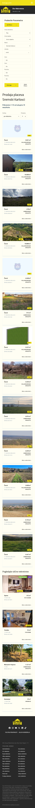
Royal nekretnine (6, 753)
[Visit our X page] (19, 728)
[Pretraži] (22, 3)
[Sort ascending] (22, 116)
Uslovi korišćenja (24, 732)
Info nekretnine (21, 751)
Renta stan (4, 773)
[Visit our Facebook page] (10, 728)
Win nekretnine (21, 761)
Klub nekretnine (5, 758)
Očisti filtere (25, 85)
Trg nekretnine (21, 768)
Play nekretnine (5, 766)
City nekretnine (21, 748)
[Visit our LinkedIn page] (22, 728)
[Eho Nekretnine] (5, 10)
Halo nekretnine (21, 756)
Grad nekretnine (6, 748)
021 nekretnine (5, 751)
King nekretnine (5, 768)
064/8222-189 (16, 11)
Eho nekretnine (21, 758)
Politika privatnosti (11, 732)
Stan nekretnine (6, 763)
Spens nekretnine (6, 761)
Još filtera (12, 25)
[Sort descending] (25, 116)
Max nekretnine (21, 766)
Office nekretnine (6, 756)
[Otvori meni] (32, 3)
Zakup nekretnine (22, 773)
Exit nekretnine (21, 763)
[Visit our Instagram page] (13, 728)
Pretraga (11, 85)
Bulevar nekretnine (22, 753)
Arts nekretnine (5, 771)
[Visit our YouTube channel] (16, 728)
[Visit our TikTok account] (25, 728)
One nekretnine (21, 771)
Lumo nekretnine (22, 776)
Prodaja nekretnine (6, 776)
